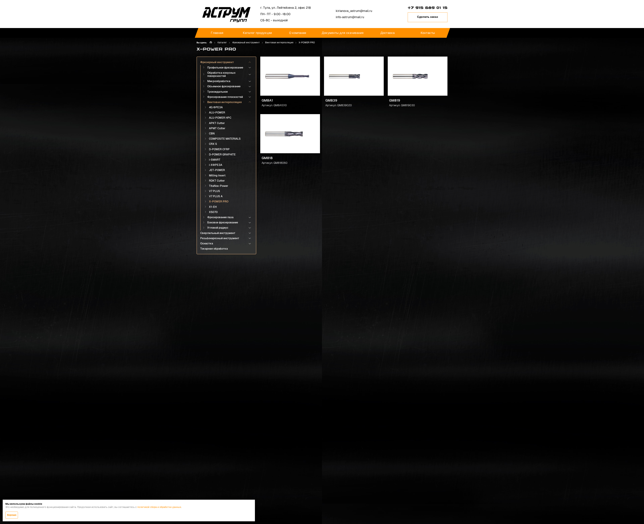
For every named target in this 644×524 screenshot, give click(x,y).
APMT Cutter (217, 128)
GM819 (394, 100)
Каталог (222, 42)
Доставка (387, 33)
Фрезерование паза (220, 217)
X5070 (213, 212)
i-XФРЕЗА (215, 164)
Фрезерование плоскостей (225, 97)
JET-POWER (217, 170)
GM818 (267, 158)
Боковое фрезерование (222, 222)
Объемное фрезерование (223, 86)
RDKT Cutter (217, 180)
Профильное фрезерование (225, 67)
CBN (212, 133)
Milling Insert (217, 175)
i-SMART (214, 159)
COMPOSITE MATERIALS (225, 138)
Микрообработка (218, 81)
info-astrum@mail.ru (350, 17)
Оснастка (206, 243)
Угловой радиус (217, 227)
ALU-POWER (217, 112)
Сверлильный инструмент (217, 233)
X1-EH (213, 206)
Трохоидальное (217, 91)
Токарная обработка (214, 248)
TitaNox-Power (218, 185)
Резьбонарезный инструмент (219, 238)
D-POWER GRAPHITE (222, 154)
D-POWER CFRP (219, 149)
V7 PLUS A (216, 196)
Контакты (428, 33)
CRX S (213, 144)
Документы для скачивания (343, 33)
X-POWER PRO (218, 201)
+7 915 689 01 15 (427, 8)
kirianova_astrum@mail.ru (354, 11)
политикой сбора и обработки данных (159, 507)
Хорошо (11, 515)
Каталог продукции (257, 33)
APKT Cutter (217, 123)
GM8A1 (267, 100)
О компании (297, 33)
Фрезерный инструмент (246, 42)
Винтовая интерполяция (279, 42)
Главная (217, 33)
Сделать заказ (427, 16)
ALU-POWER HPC (220, 117)
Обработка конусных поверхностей (221, 74)
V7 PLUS (214, 191)
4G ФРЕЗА (216, 107)
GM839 (331, 100)
